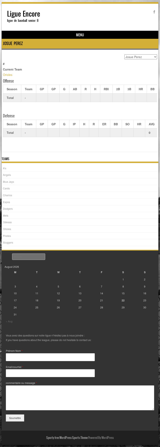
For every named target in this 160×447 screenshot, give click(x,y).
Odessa (7, 222)
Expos (6, 202)
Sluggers (8, 242)
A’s (4, 168)
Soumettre (15, 418)
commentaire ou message (21, 383)
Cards (6, 188)
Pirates (7, 236)
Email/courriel (14, 367)
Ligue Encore (23, 14)
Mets (5, 215)
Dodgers (8, 208)
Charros (7, 195)
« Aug (9, 321)
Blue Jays (8, 181)
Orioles (7, 75)
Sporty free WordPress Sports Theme (67, 437)
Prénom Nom (14, 350)
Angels (7, 175)
